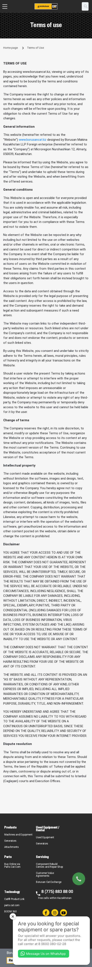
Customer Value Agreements (45, 874)
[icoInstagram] (54, 912)
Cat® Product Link (14, 899)
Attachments (11, 847)
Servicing (42, 856)
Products (10, 827)
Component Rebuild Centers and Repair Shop (49, 865)
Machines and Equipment (18, 834)
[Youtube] (63, 912)
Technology (12, 891)
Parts (8, 856)
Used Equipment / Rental (47, 828)
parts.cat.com (11, 905)
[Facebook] (46, 912)
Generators (10, 840)
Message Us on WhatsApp (46, 954)
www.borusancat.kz (32, 140)
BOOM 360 (10, 911)
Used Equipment (45, 837)
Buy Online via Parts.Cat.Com (12, 865)
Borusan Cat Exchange (48, 882)
